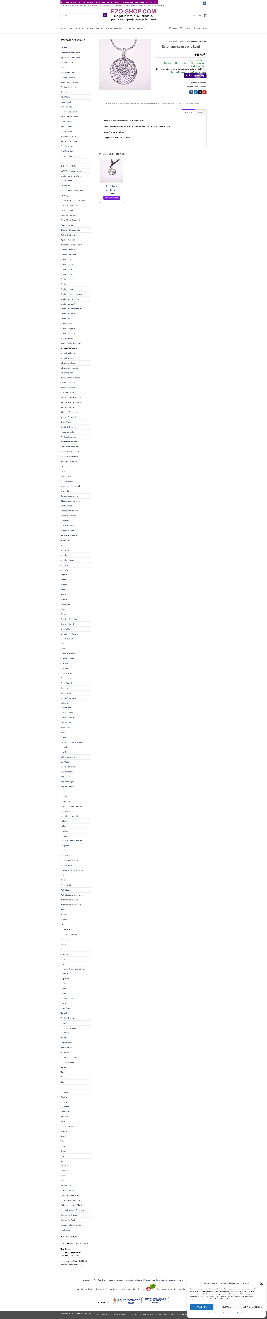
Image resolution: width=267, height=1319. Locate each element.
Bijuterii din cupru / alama (71, 397)
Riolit (62, 924)
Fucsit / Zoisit (66, 722)
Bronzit (63, 599)
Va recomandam (67, 126)
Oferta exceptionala (69, 205)
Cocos (63, 1175)
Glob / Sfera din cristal (70, 220)
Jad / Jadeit (65, 762)
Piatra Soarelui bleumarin (71, 895)
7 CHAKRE (65, 97)
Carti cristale (66, 107)
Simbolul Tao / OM (68, 382)
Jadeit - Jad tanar (67, 767)
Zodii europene (67, 1062)
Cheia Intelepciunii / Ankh (71, 190)
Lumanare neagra (67, 525)
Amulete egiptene (68, 353)
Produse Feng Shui (68, 437)
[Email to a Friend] (200, 92)
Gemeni (63, 1077)
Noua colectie (66, 102)
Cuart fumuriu (66, 683)
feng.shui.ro (65, 5)
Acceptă (202, 1307)
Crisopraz (64, 668)
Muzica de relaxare (68, 535)
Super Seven (65, 1008)
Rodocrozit (65, 939)
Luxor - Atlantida (67, 156)
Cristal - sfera (66, 323)
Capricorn (64, 1111)
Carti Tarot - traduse (69, 446)
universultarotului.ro (146, 5)
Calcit (63, 609)
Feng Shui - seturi (67, 432)
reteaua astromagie (115, 1280)
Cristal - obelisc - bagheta (71, 294)
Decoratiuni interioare (70, 52)
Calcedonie (65, 604)
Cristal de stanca (67, 653)
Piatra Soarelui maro (69, 900)
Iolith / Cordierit (67, 757)
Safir (62, 949)
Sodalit (63, 988)
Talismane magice (68, 373)
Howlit (63, 752)
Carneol (63, 614)
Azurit (63, 594)
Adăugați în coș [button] (111, 198)
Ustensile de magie (68, 215)
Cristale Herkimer (68, 254)
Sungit (63, 1003)
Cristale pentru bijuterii (70, 176)
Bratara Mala (66, 131)
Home (63, 28)
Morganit (64, 845)
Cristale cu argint (67, 77)
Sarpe (62, 1156)
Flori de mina (66, 1042)
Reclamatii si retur (96, 1289)
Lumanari (64, 520)
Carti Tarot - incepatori (70, 451)
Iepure (63, 1146)
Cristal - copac (66, 274)
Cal (61, 1161)
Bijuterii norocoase (68, 141)
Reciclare (142, 1289)
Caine (62, 1180)
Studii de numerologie (69, 1195)
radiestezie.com (159, 5)
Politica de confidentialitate (155, 1280)
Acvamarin (65, 540)
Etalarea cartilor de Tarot (71, 1205)
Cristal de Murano (68, 427)
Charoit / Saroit (67, 624)
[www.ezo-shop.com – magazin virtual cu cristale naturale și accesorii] (133, 15)
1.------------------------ (69, 161)
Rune (62, 471)
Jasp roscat (65, 776)
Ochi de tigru (66, 865)
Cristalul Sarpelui (68, 658)
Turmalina (64, 1033)
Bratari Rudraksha (68, 72)
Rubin (63, 944)
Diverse (63, 92)
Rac (62, 1082)
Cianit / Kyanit (66, 639)
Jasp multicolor (67, 786)
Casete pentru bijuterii (70, 1057)
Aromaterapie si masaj (70, 486)
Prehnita (64, 919)
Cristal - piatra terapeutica (71, 308)
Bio (103, 1280)
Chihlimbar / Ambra (69, 634)
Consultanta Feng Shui (70, 1200)
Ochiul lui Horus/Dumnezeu (72, 200)
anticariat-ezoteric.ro (117, 5)
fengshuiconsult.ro (131, 5)
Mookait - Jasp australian (71, 840)
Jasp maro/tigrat (67, 781)
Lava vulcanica (66, 811)
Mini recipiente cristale (70, 402)
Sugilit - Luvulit (66, 998)
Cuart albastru (66, 678)
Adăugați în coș (195, 75)
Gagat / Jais (65, 727)
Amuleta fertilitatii (111, 188)
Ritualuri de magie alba (70, 230)
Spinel (63, 993)
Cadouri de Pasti (67, 1220)
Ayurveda (64, 491)
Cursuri (108, 28)
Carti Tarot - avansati (69, 456)
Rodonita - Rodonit (68, 934)
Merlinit (64, 831)
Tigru (62, 1141)
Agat (62, 545)
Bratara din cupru (68, 136)
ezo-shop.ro (105, 5)
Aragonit (64, 584)
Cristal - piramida (68, 313)
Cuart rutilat (65, 693)
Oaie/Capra (65, 1166)
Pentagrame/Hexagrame (70, 378)
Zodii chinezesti (67, 1126)
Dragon (63, 1151)
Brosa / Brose (66, 422)
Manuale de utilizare (69, 82)
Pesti (62, 1121)
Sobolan (63, 1131)
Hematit (64, 747)
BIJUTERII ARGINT (68, 166)
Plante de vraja (66, 225)
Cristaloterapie (67, 506)
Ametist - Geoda (67, 560)
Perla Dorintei (66, 210)
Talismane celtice (67, 363)
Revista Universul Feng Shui (72, 1210)
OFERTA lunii (66, 121)
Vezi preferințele (251, 1307)
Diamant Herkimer (68, 698)
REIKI (62, 466)
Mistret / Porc (66, 1185)
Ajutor (80, 28)
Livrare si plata (80, 1289)
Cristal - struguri (67, 328)
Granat (63, 737)
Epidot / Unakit (66, 712)
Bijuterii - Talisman (68, 412)
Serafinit (64, 973)
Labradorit (65, 796)
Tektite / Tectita (67, 1018)
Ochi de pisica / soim (69, 860)
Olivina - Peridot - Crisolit (71, 870)
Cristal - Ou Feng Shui (69, 299)
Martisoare (65, 1230)
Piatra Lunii (65, 890)
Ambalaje (64, 1052)
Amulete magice (67, 358)
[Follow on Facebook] (204, 3)
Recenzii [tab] (200, 112)
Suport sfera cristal (68, 112)
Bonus (71, 28)
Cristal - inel (65, 284)
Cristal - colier (66, 269)
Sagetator (64, 1106)
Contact (140, 28)
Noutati (63, 47)
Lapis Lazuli (65, 801)
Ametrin (64, 565)
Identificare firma (164, 1289)
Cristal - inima (66, 289)
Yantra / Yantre (66, 180)
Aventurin (64, 589)
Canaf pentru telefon (69, 511)
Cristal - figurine (67, 333)
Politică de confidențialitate (233, 1313)
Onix (62, 875)
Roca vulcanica (66, 929)
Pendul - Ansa (66, 476)
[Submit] (105, 15)
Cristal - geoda (66, 279)
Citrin (63, 644)
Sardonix (64, 954)
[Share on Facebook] (191, 92)
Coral (62, 648)
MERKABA (65, 185)
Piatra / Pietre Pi (67, 235)
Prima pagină (172, 41)
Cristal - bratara (67, 259)
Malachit (64, 821)
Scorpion (64, 1102)
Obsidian (64, 855)
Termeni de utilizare (133, 1280)
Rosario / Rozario (67, 387)
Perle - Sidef (65, 885)
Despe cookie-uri (215, 1313)
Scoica (63, 959)
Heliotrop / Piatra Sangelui (71, 742)
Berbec (63, 1067)
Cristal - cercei (66, 264)
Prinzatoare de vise (68, 441)
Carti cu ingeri (66, 62)
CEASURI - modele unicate (71, 171)
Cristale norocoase (68, 87)
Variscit (63, 1038)
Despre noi (87, 1280)
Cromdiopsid (66, 673)
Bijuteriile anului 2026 (70, 57)
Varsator (64, 1116)
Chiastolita (65, 629)
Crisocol (64, 663)
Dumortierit (65, 707)
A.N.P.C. (97, 1280)
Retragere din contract (183, 1289)
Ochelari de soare (68, 146)
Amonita (64, 570)
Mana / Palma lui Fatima (70, 343)
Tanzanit (64, 1013)
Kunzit (63, 791)
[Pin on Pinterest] (204, 92)
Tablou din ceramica (69, 116)
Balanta (63, 1097)
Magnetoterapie (67, 530)
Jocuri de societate (68, 461)
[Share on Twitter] (196, 92)
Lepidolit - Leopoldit (69, 816)
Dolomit (64, 703)
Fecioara (64, 1092)
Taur (62, 1072)
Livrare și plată (94, 28)
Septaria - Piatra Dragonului (72, 969)
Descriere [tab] (189, 112)
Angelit (63, 574)
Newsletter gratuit (124, 28)
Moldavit (64, 836)
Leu (62, 1087)
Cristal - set (65, 318)
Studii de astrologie (68, 1190)
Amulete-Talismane (68, 348)
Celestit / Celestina (68, 619)
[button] (261, 1283)
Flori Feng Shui (66, 151)
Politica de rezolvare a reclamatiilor (121, 1289)
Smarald (64, 983)
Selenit (63, 964)
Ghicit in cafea (66, 481)
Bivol (62, 1136)
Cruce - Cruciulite (68, 392)
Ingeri (62, 67)
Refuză (226, 1307)
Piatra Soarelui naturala (70, 905)
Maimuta (64, 1171)
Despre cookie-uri (176, 1280)
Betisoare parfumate (69, 496)
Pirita (62, 909)
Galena (63, 732)
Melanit (63, 826)
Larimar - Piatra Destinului (72, 806)
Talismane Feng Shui (69, 368)
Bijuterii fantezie (67, 240)
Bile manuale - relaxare (70, 501)
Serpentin (64, 978)
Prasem (63, 914)
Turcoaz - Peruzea (68, 1028)
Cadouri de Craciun (68, 1215)
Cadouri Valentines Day (70, 1225)
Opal (62, 880)
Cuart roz (64, 688)
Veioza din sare (66, 1047)
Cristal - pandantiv (68, 304)
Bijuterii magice (67, 407)
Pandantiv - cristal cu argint (72, 245)
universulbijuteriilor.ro (77, 5)
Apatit (63, 579)
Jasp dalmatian (66, 772)
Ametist (63, 555)
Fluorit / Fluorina (67, 717)
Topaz (62, 1023)
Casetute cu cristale (68, 515)
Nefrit (63, 850)
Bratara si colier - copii (70, 338)
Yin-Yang (64, 195)
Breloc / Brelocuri (68, 417)
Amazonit (64, 550)
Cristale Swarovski (68, 249)
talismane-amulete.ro (93, 5)
